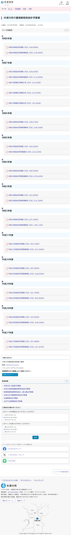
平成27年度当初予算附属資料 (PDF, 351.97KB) (26, 346)
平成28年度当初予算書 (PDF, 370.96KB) (23, 317)
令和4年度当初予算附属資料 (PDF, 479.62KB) (25, 176)
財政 (24, 8)
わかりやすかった (10, 415)
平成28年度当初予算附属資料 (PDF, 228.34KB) (26, 322)
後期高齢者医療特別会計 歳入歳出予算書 (18, 392)
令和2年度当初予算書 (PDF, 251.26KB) (23, 219)
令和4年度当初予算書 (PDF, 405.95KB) (23, 170)
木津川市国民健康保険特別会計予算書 (17, 388)
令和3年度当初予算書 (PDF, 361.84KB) (23, 195)
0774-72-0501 (13, 492)
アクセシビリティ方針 (10, 480)
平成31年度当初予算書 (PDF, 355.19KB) (23, 243)
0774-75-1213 (12, 365)
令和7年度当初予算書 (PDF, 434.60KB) (23, 71)
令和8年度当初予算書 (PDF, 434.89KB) (23, 47)
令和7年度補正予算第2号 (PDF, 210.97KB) (24, 92)
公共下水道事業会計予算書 (13, 401)
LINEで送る (11, 460)
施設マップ (21, 500)
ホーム (10, 8)
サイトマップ (39, 480)
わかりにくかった (10, 420)
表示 (67, 30)
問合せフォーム (8, 500)
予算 (30, 8)
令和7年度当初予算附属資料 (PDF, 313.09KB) (25, 77)
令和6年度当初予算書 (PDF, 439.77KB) (23, 122)
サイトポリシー (26, 480)
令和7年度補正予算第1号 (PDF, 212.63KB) (24, 82)
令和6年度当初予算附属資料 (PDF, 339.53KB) (25, 127)
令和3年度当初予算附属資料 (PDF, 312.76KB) (25, 200)
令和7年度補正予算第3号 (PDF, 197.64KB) (24, 103)
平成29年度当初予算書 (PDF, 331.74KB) (23, 292)
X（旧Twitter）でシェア (16, 454)
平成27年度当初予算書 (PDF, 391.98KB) (23, 341)
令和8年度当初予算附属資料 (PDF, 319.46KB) (25, 52)
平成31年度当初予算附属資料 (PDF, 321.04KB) (26, 249)
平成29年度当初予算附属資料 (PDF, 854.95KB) (26, 298)
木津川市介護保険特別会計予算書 (15, 395)
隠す (67, 381)
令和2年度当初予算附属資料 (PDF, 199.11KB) (25, 225)
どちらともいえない (11, 417)
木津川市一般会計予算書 (12, 385)
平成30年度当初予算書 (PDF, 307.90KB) (23, 268)
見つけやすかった (10, 427)
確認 (35, 437)
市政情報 (18, 8)
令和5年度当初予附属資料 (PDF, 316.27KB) (24, 151)
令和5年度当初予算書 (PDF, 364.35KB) (23, 146)
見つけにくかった (10, 431)
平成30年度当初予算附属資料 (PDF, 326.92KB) (26, 273)
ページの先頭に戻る (62, 471)
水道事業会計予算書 (11, 398)
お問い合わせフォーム (10, 374)
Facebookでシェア (14, 448)
